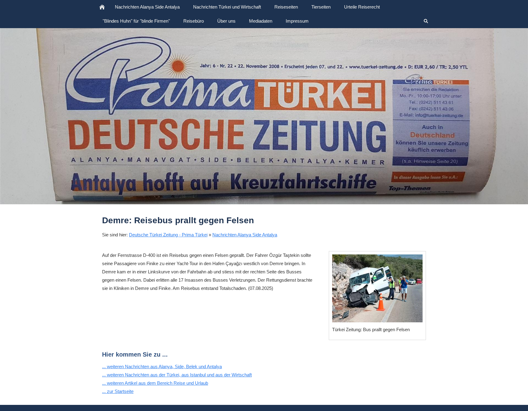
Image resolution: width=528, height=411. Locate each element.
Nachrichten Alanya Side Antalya (244, 234)
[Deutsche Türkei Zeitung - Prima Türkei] (102, 7)
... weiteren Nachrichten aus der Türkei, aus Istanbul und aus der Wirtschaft (177, 374)
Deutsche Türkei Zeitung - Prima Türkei (168, 234)
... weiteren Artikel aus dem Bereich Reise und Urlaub (155, 383)
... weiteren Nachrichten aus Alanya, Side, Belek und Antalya (162, 366)
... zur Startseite (118, 391)
